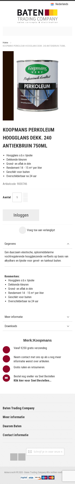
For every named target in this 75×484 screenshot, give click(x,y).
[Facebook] (13, 456)
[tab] (37, 244)
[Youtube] (21, 456)
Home (5, 42)
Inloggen (21, 215)
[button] (37, 230)
